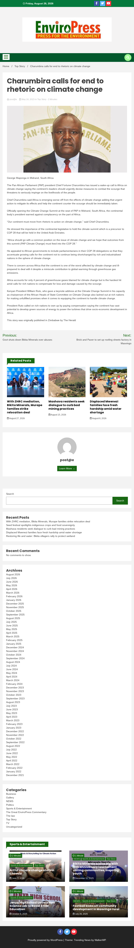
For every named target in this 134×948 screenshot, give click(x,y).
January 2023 (13, 727)
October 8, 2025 (19, 914)
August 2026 (13, 574)
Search (10, 493)
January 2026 (13, 600)
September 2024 (15, 658)
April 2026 (11, 589)
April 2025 (11, 632)
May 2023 (11, 713)
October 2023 (13, 694)
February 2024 (14, 684)
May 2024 (11, 673)
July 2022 (11, 749)
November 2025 (15, 607)
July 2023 (11, 705)
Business (11, 793)
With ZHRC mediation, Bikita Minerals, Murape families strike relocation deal (24, 406)
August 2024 (13, 662)
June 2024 (12, 669)
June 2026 (12, 581)
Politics (10, 804)
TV (7, 823)
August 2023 (13, 702)
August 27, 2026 (17, 418)
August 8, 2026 (99, 418)
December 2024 (15, 647)
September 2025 (15, 614)
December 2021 (15, 775)
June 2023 (12, 709)
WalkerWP (100, 940)
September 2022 (15, 742)
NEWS (9, 801)
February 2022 (14, 767)
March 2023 (12, 720)
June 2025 (12, 625)
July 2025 (11, 621)
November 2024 (15, 651)
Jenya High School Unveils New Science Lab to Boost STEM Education (32, 906)
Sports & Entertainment (19, 808)
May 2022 (11, 756)
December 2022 (15, 731)
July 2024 (11, 665)
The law (10, 815)
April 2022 (11, 760)
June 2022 (12, 753)
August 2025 (13, 618)
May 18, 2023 (28, 99)
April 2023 (11, 716)
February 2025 (14, 640)
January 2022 (13, 771)
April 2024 (11, 676)
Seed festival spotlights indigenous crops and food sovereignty (40, 525)
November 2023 (15, 691)
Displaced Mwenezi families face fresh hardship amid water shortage (105, 406)
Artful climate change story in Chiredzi (32, 872)
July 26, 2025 (81, 914)
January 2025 (13, 643)
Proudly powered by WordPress (45, 940)
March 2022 (12, 764)
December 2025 (15, 603)
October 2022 (13, 738)
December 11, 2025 (84, 878)
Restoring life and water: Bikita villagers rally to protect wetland (40, 536)
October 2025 (13, 611)
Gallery (10, 797)
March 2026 (12, 592)
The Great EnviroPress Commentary (26, 812)
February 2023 (14, 724)
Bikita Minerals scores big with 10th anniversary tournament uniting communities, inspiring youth (96, 869)
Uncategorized (14, 826)
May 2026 (11, 585)
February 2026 (14, 596)
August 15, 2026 (58, 415)
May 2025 (11, 629)
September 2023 (15, 698)
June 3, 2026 (18, 878)
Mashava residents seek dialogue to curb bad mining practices (67, 405)
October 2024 (13, 654)
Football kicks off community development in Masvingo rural (96, 907)
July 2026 (11, 578)
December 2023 (15, 687)
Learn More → (67, 468)
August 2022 (13, 746)
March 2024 (12, 680)
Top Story (41, 99)
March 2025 (12, 636)
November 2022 (15, 735)
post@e (13, 99)
